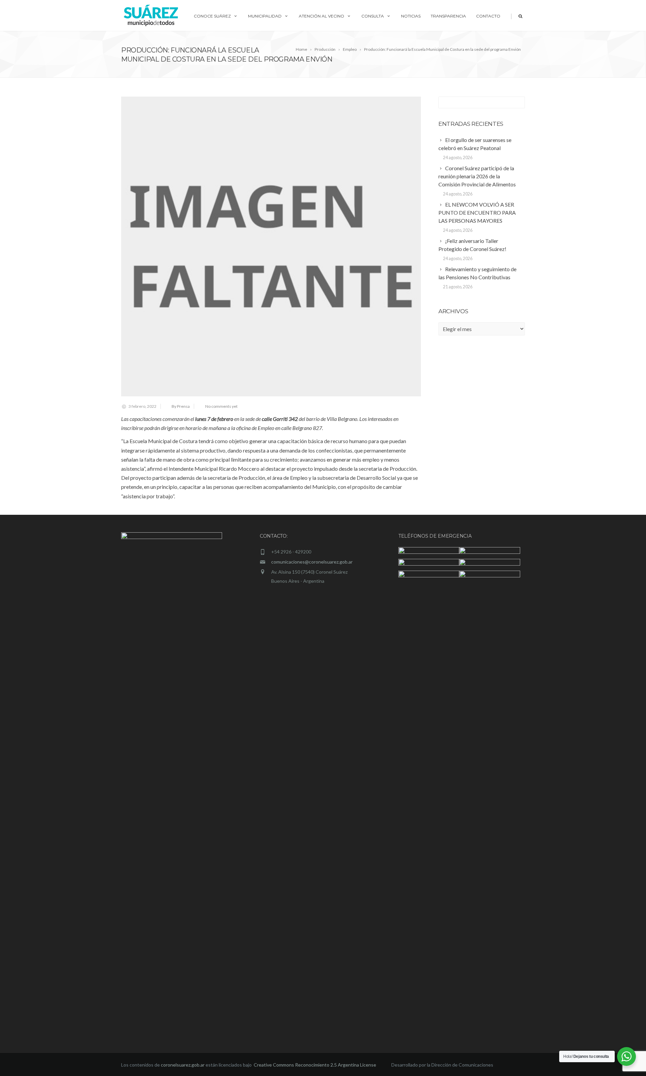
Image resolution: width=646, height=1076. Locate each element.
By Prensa (181, 406)
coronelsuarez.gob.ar (183, 1065)
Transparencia (448, 16)
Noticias (411, 16)
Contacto (488, 16)
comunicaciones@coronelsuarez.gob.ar (312, 562)
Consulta (372, 16)
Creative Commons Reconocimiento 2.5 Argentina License (315, 1065)
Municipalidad (265, 16)
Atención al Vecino (321, 16)
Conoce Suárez (212, 16)
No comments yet (221, 406)
